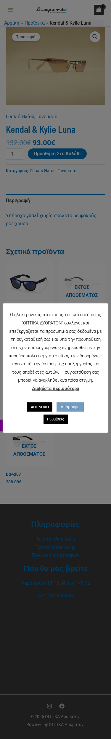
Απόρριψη (70, 406)
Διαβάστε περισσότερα (55, 388)
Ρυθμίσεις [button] (55, 419)
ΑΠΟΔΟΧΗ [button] (40, 407)
